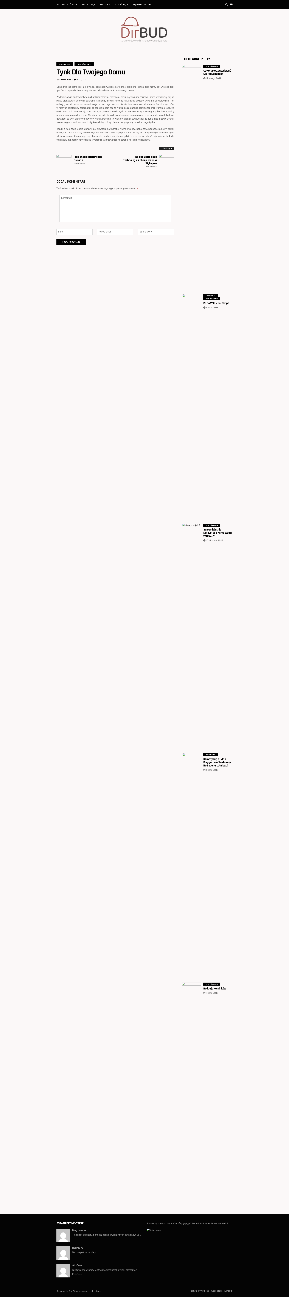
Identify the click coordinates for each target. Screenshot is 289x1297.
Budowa (104, 4)
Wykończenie (142, 4)
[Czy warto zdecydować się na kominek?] (191, 177)
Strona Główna (66, 4)
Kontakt (228, 1291)
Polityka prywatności (199, 1291)
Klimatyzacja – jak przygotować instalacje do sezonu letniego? (217, 762)
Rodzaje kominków (214, 989)
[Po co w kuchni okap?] (191, 407)
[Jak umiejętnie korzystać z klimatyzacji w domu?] (191, 636)
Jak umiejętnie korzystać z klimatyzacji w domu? (217, 533)
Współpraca (216, 1291)
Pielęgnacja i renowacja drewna (88, 159)
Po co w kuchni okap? (216, 303)
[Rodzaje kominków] (191, 1095)
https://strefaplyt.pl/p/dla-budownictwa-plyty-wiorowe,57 (197, 1223)
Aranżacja (121, 4)
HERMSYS (77, 1248)
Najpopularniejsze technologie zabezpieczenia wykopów (140, 161)
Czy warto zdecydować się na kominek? (217, 72)
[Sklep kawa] (154, 1230)
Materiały (88, 4)
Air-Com (77, 1265)
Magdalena (79, 1230)
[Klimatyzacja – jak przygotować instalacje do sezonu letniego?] (191, 866)
